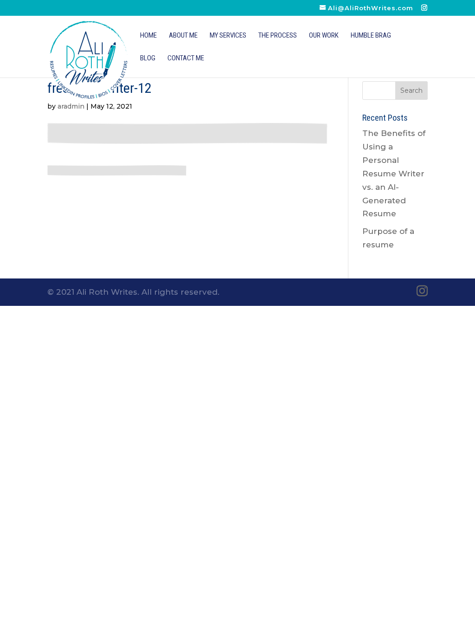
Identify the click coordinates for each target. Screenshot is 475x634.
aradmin (71, 106)
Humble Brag (371, 35)
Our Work (324, 35)
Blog (147, 58)
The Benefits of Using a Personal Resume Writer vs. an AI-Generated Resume (393, 173)
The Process (277, 35)
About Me (183, 35)
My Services (228, 35)
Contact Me (185, 58)
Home (148, 35)
